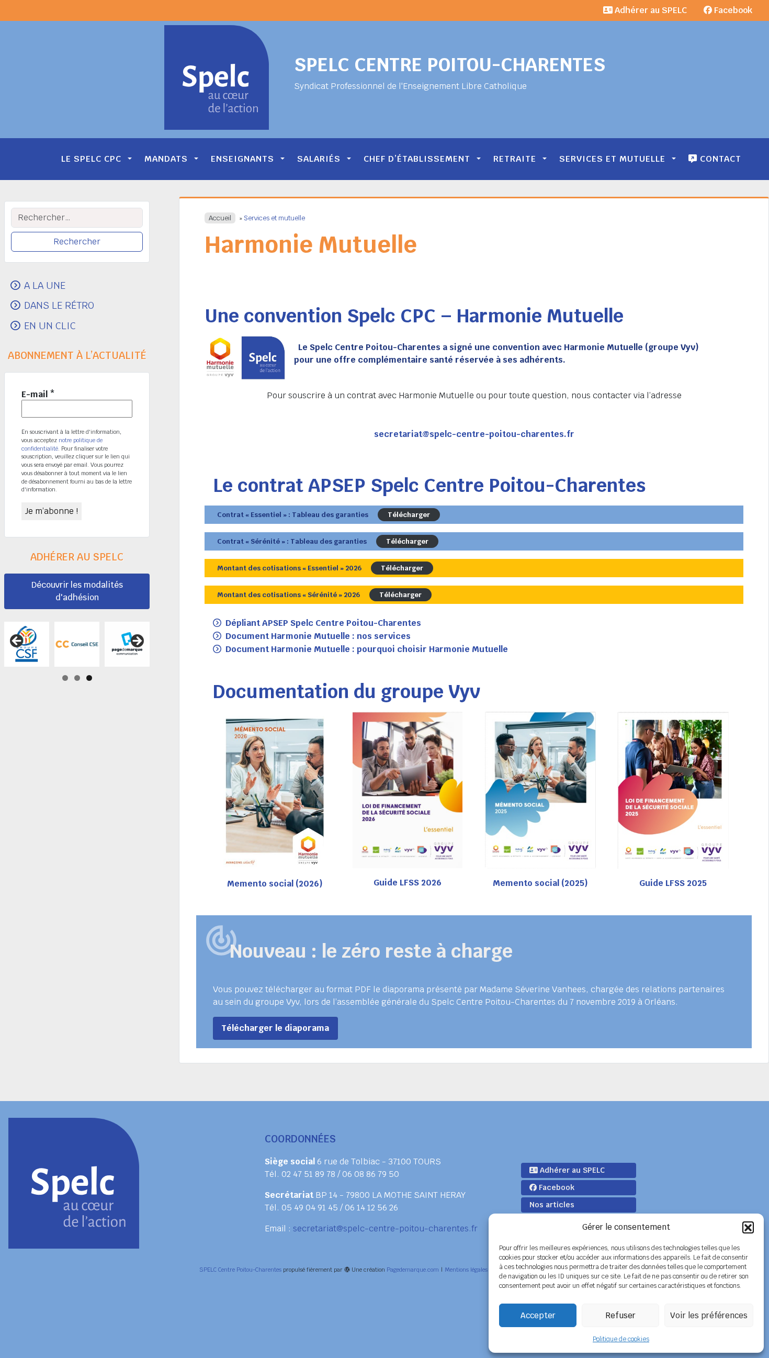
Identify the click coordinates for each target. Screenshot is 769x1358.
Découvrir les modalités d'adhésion (77, 591)
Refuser (620, 1315)
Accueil (220, 218)
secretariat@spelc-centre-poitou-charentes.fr (385, 1228)
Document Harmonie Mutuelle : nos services (318, 636)
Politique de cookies (621, 1339)
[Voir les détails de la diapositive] (60, 644)
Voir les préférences (709, 1315)
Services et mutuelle (612, 158)
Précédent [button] (17, 641)
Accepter (538, 1315)
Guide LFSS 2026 (408, 882)
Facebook (732, 10)
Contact (719, 158)
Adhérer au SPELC (650, 10)
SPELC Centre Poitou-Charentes (449, 64)
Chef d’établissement (417, 158)
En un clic (50, 325)
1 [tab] (65, 678)
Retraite (514, 158)
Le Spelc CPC (91, 158)
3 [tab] (89, 678)
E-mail (38, 394)
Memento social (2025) (540, 883)
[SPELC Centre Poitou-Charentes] (216, 77)
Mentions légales (466, 1269)
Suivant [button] (136, 641)
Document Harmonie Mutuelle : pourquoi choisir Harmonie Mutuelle (366, 649)
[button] (748, 1227)
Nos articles (551, 1204)
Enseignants (242, 158)
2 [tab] (77, 678)
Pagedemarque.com (413, 1269)
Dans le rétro (59, 305)
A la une (44, 285)
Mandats (166, 158)
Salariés (319, 158)
